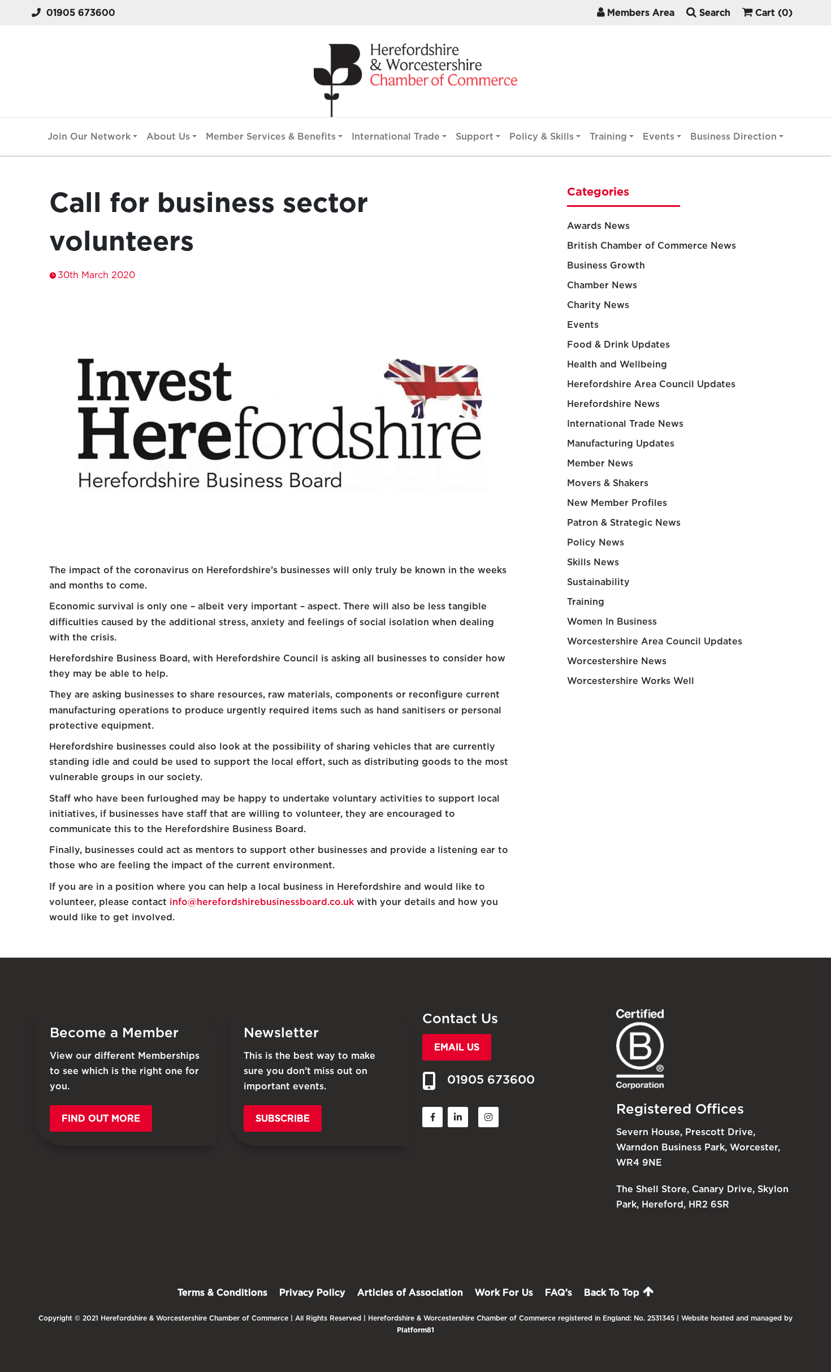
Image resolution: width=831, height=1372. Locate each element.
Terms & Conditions (222, 1292)
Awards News (598, 225)
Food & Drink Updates (618, 344)
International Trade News (625, 423)
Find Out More (101, 1118)
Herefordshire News (613, 404)
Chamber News (602, 285)
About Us (168, 136)
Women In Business (612, 621)
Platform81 (415, 1330)
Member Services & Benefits (271, 136)
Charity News (598, 305)
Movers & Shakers (607, 483)
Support (475, 136)
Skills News (593, 562)
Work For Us (504, 1292)
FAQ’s (558, 1292)
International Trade (396, 136)
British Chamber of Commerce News (651, 245)
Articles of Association (410, 1292)
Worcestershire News (616, 661)
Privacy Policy (312, 1292)
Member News (600, 463)
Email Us (456, 1047)
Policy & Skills (541, 136)
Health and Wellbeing (617, 364)
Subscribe (283, 1118)
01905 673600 (80, 12)
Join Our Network (89, 136)
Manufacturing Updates (620, 443)
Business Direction (733, 136)
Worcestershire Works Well (630, 681)
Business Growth (606, 265)
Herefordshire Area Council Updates (651, 384)
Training (608, 136)
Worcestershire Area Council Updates (654, 641)
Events (658, 136)
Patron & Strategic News (624, 522)
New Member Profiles (617, 502)
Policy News (595, 542)
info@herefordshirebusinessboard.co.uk (262, 902)
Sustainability (598, 582)
